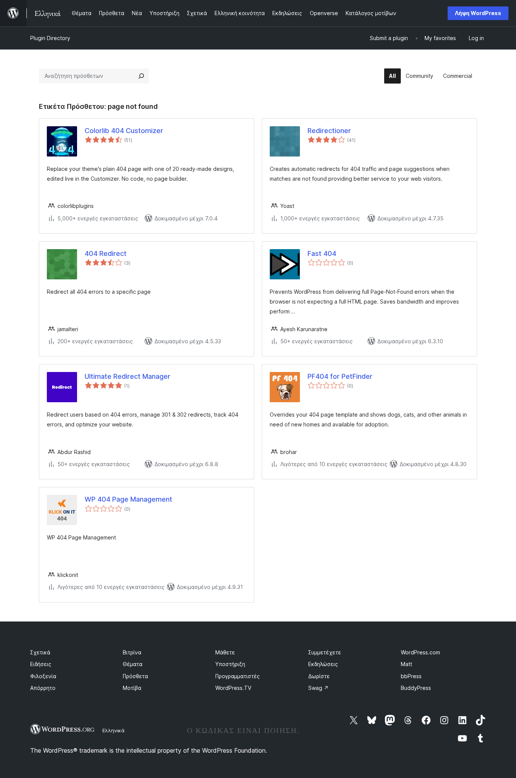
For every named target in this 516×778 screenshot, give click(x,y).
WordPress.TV (233, 688)
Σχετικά (40, 652)
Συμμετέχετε (324, 652)
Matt (406, 664)
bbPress (411, 676)
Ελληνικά (113, 730)
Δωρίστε (319, 676)
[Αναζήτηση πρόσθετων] (141, 76)
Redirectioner (329, 131)
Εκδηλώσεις (323, 664)
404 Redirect (106, 253)
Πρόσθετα (135, 676)
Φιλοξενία (43, 676)
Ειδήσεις (40, 664)
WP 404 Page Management (128, 499)
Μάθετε (225, 652)
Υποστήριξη (230, 664)
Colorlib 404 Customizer (124, 131)
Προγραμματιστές (237, 676)
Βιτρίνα (132, 652)
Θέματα (132, 664)
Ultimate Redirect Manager (127, 376)
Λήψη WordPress (478, 13)
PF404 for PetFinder (339, 376)
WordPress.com (420, 652)
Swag (318, 688)
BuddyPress (416, 688)
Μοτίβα (132, 688)
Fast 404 (321, 253)
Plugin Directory (50, 38)
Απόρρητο (43, 688)
